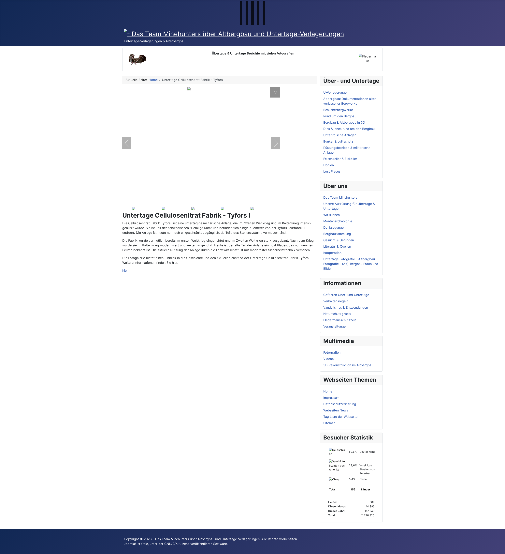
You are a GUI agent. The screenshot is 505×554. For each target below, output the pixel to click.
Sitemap (329, 423)
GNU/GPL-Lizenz (176, 544)
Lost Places (331, 171)
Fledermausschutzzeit (339, 320)
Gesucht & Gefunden (338, 240)
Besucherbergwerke (338, 110)
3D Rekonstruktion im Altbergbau (348, 365)
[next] (273, 143)
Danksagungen (334, 227)
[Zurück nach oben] (500, 549)
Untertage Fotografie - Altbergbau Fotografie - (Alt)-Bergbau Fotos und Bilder (350, 263)
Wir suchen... (332, 215)
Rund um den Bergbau (339, 116)
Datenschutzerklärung (339, 404)
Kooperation (332, 253)
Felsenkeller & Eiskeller (340, 159)
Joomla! (130, 544)
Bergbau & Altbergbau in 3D (344, 122)
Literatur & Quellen (337, 246)
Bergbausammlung (337, 234)
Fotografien (331, 352)
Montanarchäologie (337, 221)
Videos (328, 359)
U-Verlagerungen (335, 92)
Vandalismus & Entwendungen (345, 307)
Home (327, 391)
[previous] (129, 143)
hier (125, 270)
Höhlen (328, 165)
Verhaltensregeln (335, 301)
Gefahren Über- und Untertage (346, 295)
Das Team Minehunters (340, 197)
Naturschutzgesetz (337, 314)
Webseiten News (335, 410)
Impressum (331, 398)
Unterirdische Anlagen (339, 135)
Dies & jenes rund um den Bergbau (349, 129)
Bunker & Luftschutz (338, 141)
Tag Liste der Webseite (340, 417)
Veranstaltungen (335, 326)
